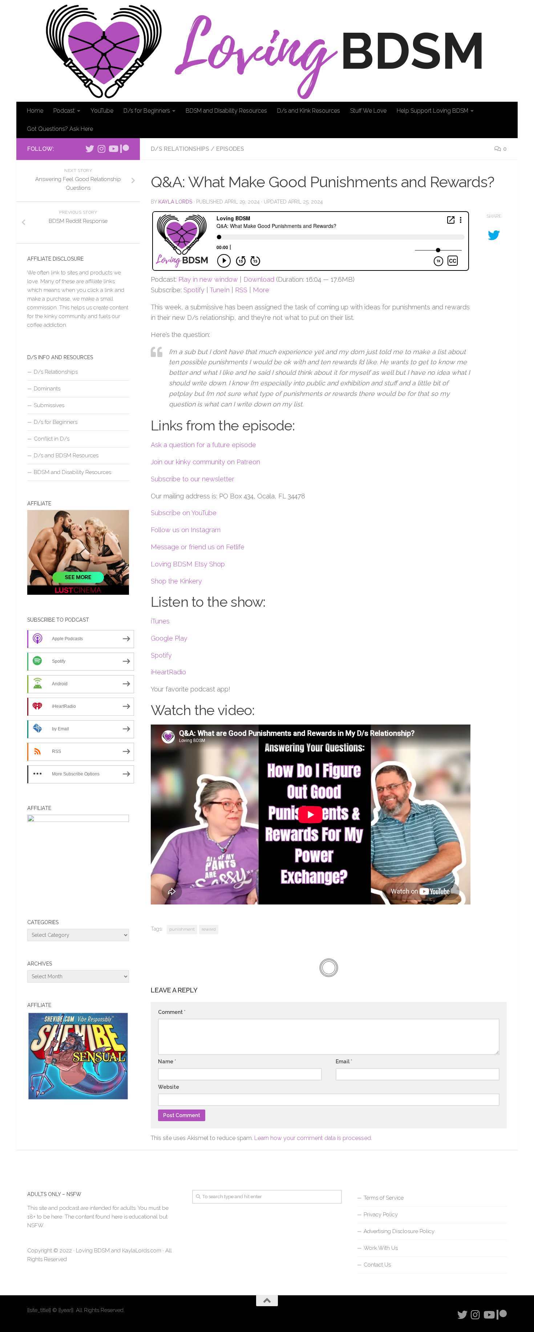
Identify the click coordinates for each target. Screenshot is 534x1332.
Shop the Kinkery (176, 581)
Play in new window (208, 279)
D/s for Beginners (147, 110)
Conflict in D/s (51, 439)
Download (258, 279)
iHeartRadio (168, 672)
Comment (172, 1012)
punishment (182, 929)
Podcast (64, 110)
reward (209, 929)
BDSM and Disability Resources (226, 110)
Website (168, 1087)
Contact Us (377, 1264)
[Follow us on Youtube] (113, 148)
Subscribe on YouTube (184, 513)
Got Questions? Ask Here (60, 128)
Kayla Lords (175, 202)
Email (344, 1061)
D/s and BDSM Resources (66, 455)
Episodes (230, 148)
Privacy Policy (381, 1214)
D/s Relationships (180, 148)
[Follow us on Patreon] (124, 148)
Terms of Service (384, 1198)
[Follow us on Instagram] (101, 148)
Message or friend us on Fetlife (197, 547)
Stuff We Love (368, 110)
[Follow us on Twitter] (89, 148)
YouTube (101, 110)
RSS (241, 290)
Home (35, 110)
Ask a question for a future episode (203, 445)
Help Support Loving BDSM (432, 110)
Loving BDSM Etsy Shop (188, 564)
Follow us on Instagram (186, 530)
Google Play (169, 638)
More (261, 290)
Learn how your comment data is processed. (313, 1138)
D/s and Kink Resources (308, 110)
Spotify (194, 290)
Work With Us (381, 1248)
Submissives (49, 405)
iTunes (160, 621)
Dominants (47, 388)
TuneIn (220, 290)
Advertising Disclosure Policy (399, 1231)
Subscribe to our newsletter (192, 479)
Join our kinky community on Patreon (205, 462)
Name (167, 1061)
